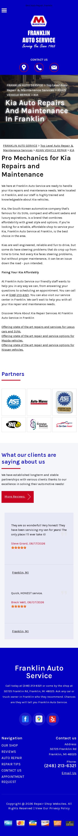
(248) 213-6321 (19, 295)
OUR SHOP (10, 745)
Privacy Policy (59, 808)
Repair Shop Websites (50, 803)
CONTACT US (12, 770)
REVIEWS (9, 752)
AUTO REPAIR (12, 758)
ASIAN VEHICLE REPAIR (51, 150)
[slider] (18, 547)
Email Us (69, 773)
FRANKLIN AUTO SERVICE (25, 85)
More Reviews (15, 496)
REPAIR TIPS (11, 764)
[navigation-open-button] (4, 10)
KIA (36, 95)
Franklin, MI (20, 572)
